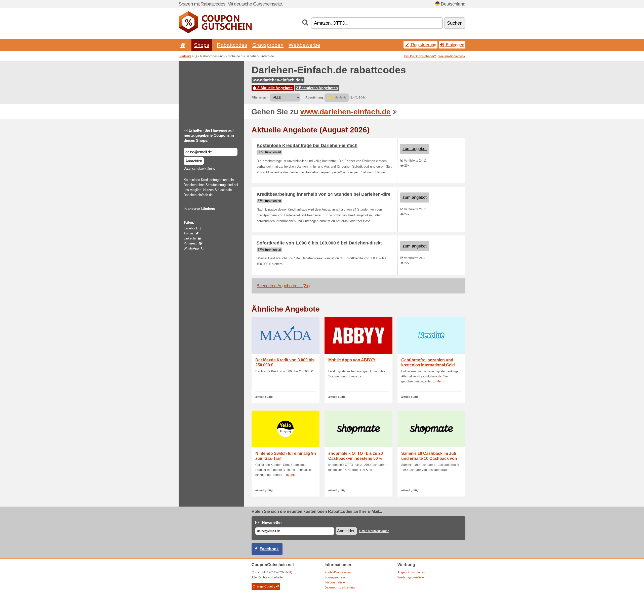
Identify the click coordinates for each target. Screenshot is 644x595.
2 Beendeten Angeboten (317, 88)
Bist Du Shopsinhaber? (420, 56)
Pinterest (190, 243)
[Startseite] (182, 45)
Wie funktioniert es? (451, 56)
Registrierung (423, 44)
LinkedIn (190, 238)
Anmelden (193, 161)
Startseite (185, 56)
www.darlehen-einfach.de (276, 80)
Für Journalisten (336, 582)
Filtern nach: (260, 97)
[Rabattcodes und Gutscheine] (215, 32)
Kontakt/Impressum (338, 572)
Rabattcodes (232, 45)
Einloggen (454, 44)
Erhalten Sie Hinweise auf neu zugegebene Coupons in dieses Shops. (209, 135)
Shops (201, 45)
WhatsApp (191, 248)
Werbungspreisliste (410, 577)
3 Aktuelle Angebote (274, 88)
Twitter (188, 233)
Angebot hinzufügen (411, 572)
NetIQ (288, 572)
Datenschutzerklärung (199, 168)
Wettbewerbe (304, 45)
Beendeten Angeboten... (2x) (283, 285)
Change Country (264, 586)
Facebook (191, 228)
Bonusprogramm (336, 577)
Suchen (454, 23)
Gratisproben (268, 45)
